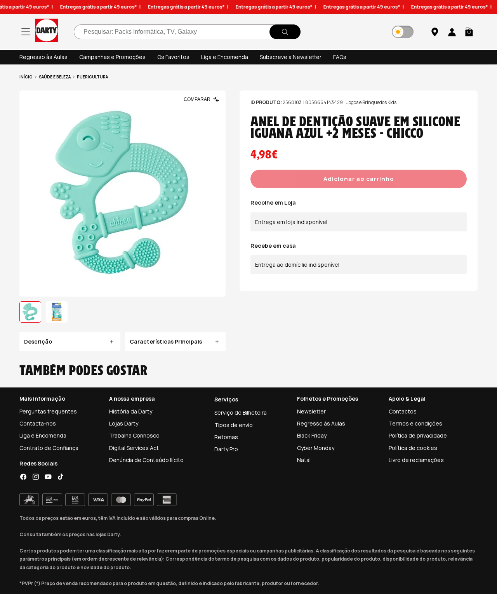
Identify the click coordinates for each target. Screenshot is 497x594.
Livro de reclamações (416, 460)
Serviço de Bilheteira (240, 412)
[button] (469, 31)
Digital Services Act (134, 448)
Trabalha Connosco (134, 435)
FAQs (339, 57)
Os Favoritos (173, 57)
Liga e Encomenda (224, 57)
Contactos (403, 411)
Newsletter (311, 411)
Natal (304, 460)
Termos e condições (415, 423)
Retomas (226, 437)
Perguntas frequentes (48, 411)
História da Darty (130, 411)
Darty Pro (226, 449)
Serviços (226, 399)
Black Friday (312, 435)
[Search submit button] (285, 31)
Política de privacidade (418, 435)
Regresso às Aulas (43, 57)
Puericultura (92, 77)
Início (26, 77)
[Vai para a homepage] (46, 32)
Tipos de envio (233, 425)
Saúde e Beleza (55, 77)
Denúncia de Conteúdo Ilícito (146, 460)
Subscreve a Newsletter (290, 57)
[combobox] (187, 31)
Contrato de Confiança (48, 448)
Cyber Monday (315, 448)
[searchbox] (187, 31)
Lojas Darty (123, 423)
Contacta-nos (37, 423)
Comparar (197, 99)
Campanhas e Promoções (112, 57)
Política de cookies (413, 448)
